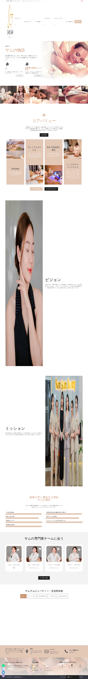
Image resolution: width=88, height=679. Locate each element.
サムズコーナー (18, 21)
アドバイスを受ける (36, 188)
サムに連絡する (47, 667)
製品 (45, 665)
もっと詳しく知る (44, 577)
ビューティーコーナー (58, 21)
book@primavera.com (54, 653)
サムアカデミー (47, 21)
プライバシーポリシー (65, 677)
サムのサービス (35, 670)
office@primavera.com (54, 651)
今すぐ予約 (78, 22)
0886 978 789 (71, 652)
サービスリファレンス (15, 148)
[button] (28, 21)
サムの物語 (34, 667)
